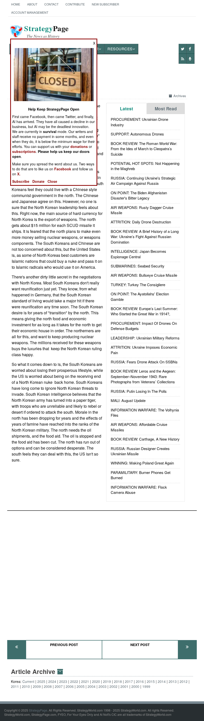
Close (52, 181)
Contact (51, 4)
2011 (15, 686)
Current (28, 681)
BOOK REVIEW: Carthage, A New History (145, 439)
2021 (85, 681)
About (32, 4)
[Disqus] (102, 573)
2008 (48, 686)
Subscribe (20, 181)
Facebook (62, 168)
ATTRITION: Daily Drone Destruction (141, 221)
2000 (135, 686)
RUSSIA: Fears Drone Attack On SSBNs (144, 361)
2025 (41, 681)
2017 (129, 681)
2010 (26, 686)
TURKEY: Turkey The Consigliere (138, 284)
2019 (107, 681)
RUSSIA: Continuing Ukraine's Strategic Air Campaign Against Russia (143, 180)
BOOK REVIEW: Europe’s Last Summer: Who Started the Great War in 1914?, (144, 311)
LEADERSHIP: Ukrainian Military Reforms (145, 337)
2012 (184, 681)
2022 (74, 681)
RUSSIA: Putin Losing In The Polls (139, 391)
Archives (179, 95)
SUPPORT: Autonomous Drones (137, 133)
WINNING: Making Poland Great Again (142, 462)
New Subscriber (105, 4)
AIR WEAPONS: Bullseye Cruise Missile (144, 275)
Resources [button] (120, 48)
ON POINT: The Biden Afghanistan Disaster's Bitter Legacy (139, 195)
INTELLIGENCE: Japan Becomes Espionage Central (138, 254)
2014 (162, 681)
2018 (118, 681)
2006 (70, 686)
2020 (96, 681)
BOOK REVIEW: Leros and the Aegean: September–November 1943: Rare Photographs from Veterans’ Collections (143, 376)
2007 (59, 686)
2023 (63, 681)
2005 (81, 686)
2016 (140, 681)
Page (46, 31)
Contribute (75, 4)
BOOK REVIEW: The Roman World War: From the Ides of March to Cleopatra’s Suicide (144, 149)
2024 (52, 681)
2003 (102, 686)
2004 (92, 686)
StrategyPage (38, 710)
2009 (37, 686)
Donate (38, 181)
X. (18, 173)
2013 (173, 681)
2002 (113, 686)
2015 (151, 681)
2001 (124, 686)
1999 (146, 686)
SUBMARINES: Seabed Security (137, 265)
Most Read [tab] (166, 109)
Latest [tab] (126, 109)
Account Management (29, 12)
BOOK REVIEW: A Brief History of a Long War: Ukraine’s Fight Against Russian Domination (145, 237)
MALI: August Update (128, 400)
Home (15, 4)
